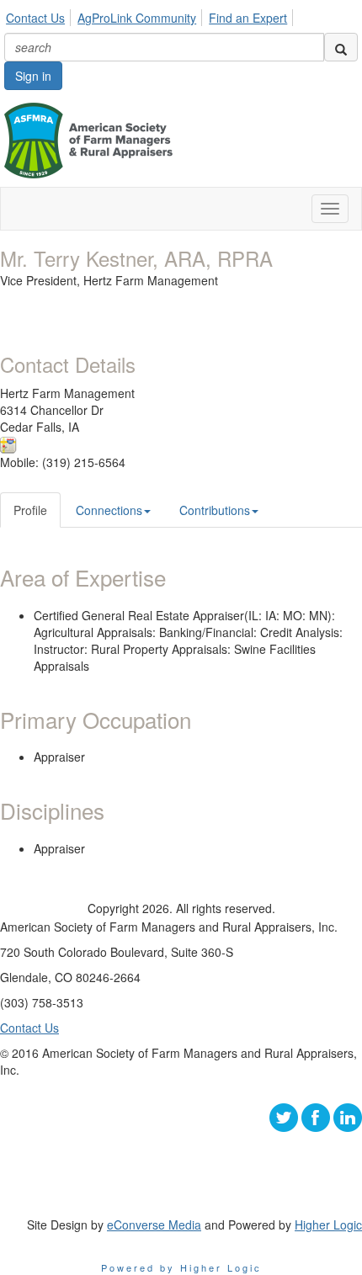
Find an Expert (248, 17)
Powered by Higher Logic (181, 1267)
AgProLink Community (136, 17)
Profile (30, 510)
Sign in (33, 75)
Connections (109, 510)
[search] (341, 47)
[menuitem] (40, 15)
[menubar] (151, 15)
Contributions (214, 510)
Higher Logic (328, 1224)
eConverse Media (154, 1224)
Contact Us (35, 17)
